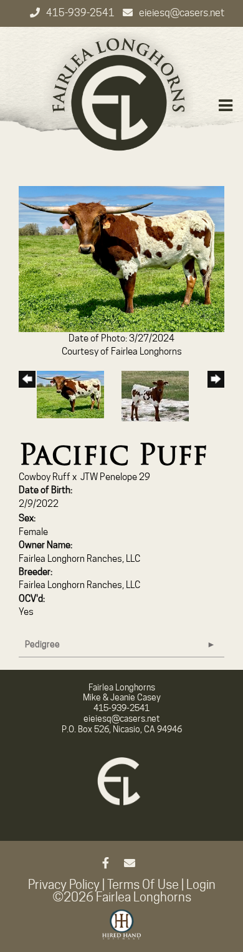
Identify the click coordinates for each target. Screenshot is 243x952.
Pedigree (42, 644)
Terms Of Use (143, 884)
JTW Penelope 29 (115, 477)
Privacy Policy (64, 884)
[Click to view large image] (121, 258)
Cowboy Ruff (44, 477)
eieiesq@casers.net (181, 13)
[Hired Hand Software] (121, 930)
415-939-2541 (81, 13)
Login (201, 884)
